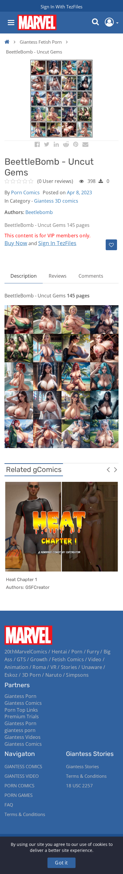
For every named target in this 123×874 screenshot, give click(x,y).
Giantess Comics (23, 703)
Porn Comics (25, 192)
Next (116, 469)
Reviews (58, 276)
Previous (108, 469)
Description (23, 276)
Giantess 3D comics (56, 201)
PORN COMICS (19, 786)
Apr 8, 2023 (79, 192)
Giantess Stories (82, 766)
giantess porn (20, 730)
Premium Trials (21, 716)
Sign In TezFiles (57, 243)
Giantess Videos (22, 737)
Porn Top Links (21, 710)
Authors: (14, 212)
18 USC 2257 (79, 786)
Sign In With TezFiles (61, 7)
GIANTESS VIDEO (21, 776)
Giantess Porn (20, 696)
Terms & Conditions (24, 814)
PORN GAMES (18, 795)
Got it (61, 862)
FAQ (8, 805)
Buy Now (15, 243)
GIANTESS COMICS (23, 766)
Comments (91, 276)
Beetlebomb (39, 212)
